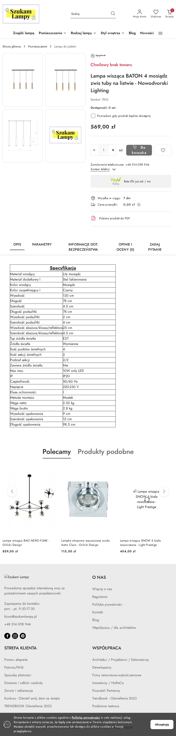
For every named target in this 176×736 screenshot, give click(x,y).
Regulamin (100, 596)
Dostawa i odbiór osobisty (23, 682)
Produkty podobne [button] (106, 452)
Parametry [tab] (42, 244)
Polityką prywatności (86, 717)
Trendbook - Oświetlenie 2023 (114, 698)
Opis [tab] (17, 244)
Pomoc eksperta (16, 659)
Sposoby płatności (17, 675)
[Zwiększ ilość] (113, 150)
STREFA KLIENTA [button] (20, 648)
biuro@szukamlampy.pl (20, 616)
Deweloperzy (101, 667)
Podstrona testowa (105, 706)
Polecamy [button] (56, 452)
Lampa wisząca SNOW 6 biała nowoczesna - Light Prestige (140, 542)
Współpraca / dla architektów (114, 627)
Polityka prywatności (107, 604)
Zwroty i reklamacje (18, 690)
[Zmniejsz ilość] (94, 150)
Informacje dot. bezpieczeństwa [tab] (83, 247)
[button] (53, 33)
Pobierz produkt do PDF (114, 218)
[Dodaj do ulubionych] (163, 150)
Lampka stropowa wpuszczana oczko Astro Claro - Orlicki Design (85, 542)
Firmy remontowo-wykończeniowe (116, 675)
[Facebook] (7, 636)
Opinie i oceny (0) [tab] (125, 247)
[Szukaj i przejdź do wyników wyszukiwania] (113, 14)
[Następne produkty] (164, 491)
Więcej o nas (102, 588)
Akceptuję (162, 724)
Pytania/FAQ (13, 667)
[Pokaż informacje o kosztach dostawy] (139, 204)
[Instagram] (15, 636)
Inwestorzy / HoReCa (108, 682)
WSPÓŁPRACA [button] (106, 648)
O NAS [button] (99, 577)
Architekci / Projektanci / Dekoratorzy (120, 659)
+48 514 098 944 (17, 624)
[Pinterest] (23, 636)
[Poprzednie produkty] (12, 491)
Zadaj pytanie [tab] (155, 247)
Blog (95, 619)
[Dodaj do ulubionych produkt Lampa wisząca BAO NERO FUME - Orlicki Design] (51, 468)
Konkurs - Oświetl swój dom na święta (32, 698)
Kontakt (97, 612)
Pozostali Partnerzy (106, 690)
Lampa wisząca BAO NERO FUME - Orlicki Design (26, 542)
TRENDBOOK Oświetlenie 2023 (28, 706)
